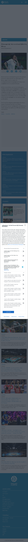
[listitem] (14, 248)
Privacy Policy (21, 316)
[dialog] (14, 271)
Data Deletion (6, 316)
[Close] (25, 225)
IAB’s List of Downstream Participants (15, 244)
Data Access (14, 316)
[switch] (23, 251)
